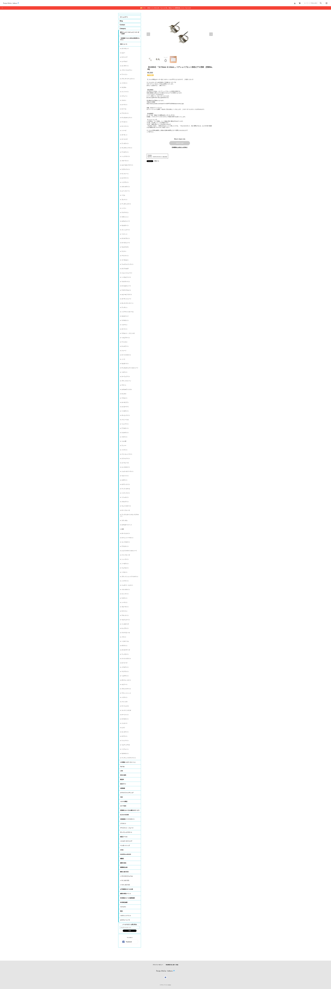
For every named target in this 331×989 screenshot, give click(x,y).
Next (211, 34)
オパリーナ (124, 663)
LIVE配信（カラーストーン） (128, 762)
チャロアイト (125, 346)
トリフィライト (125, 493)
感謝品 (122, 858)
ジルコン (123, 100)
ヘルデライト (125, 675)
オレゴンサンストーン (127, 303)
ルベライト (124, 104)
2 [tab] (158, 59)
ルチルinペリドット (126, 524)
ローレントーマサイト (127, 537)
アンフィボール (125, 488)
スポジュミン (125, 216)
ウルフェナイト (125, 619)
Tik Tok (122, 766)
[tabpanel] (180, 34)
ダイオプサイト (125, 238)
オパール (123, 109)
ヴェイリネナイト (126, 506)
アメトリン (124, 74)
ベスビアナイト (125, 337)
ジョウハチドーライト (127, 471)
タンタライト (125, 732)
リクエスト (123, 906)
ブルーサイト (125, 606)
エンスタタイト (125, 467)
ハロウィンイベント (125, 915)
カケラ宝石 (123, 806)
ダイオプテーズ (125, 650)
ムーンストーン (125, 191)
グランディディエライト (128, 78)
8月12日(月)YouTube (127, 876)
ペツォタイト (125, 497)
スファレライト (125, 458)
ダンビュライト (125, 415)
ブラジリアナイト (126, 688)
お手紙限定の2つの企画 (126, 889)
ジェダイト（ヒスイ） (127, 585)
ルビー (123, 53)
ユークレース (125, 462)
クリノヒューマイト (126, 454)
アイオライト (125, 152)
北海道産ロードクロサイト (127, 819)
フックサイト (125, 654)
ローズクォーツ (125, 242)
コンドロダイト (125, 542)
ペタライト (124, 372)
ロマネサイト (125, 719)
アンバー (123, 445)
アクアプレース (125, 632)
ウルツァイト (125, 475)
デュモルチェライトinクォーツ (129, 368)
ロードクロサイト (126, 355)
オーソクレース (125, 510)
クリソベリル (125, 419)
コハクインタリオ (126, 710)
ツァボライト (125, 411)
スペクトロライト (126, 658)
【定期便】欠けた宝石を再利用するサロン (129, 38)
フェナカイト (125, 568)
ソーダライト (125, 563)
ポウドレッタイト (126, 680)
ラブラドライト (125, 169)
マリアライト (125, 671)
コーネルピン (125, 260)
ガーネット (124, 135)
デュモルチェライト (126, 117)
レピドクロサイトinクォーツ (129, 550)
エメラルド (124, 61)
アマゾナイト (125, 113)
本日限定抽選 (123, 902)
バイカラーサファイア (126, 841)
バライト (123, 637)
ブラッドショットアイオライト (129, 576)
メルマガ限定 (123, 801)
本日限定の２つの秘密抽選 (127, 898)
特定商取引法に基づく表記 (172, 964)
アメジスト (124, 342)
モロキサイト (125, 753)
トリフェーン (125, 749)
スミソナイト (125, 593)
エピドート (124, 684)
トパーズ (123, 130)
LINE (121, 771)
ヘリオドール (125, 641)
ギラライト (124, 645)
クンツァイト (125, 91)
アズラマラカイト (126, 290)
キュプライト (125, 628)
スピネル (123, 87)
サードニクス (125, 706)
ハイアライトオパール (127, 311)
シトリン (123, 208)
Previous (148, 34)
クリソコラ (124, 701)
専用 (121, 911)
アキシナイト (125, 615)
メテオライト (125, 667)
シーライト (124, 602)
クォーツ (123, 350)
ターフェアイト (125, 376)
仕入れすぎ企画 (124, 814)
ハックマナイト (125, 156)
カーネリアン (125, 402)
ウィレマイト (125, 740)
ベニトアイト (125, 424)
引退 (121, 797)
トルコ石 (123, 441)
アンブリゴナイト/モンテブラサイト (129, 515)
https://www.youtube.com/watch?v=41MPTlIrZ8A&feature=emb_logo (165, 103)
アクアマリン (125, 212)
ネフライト (124, 736)
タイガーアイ (125, 406)
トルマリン (124, 324)
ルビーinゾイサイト (126, 294)
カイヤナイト (125, 178)
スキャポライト (125, 186)
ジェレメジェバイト (126, 273)
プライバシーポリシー (158, 964)
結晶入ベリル (123, 836)
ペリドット (124, 234)
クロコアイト (125, 501)
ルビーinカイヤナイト (127, 165)
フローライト (125, 160)
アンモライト (125, 143)
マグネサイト (125, 320)
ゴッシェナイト (125, 229)
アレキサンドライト (126, 147)
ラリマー (123, 251)
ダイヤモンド (125, 48)
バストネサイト (125, 589)
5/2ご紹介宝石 (125, 880)
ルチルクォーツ (125, 221)
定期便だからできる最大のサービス (129, 810)
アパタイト (124, 122)
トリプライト (125, 182)
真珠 (122, 529)
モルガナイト (125, 225)
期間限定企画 (123, 867)
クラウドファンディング (126, 792)
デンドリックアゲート (126, 832)
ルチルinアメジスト (126, 389)
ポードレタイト (125, 533)
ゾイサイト (124, 83)
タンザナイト (125, 65)
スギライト (124, 480)
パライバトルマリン (126, 70)
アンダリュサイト (126, 204)
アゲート (123, 385)
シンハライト (125, 559)
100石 (121, 850)
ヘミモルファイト (126, 277)
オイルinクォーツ (126, 286)
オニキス (123, 393)
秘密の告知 (123, 863)
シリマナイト (125, 581)
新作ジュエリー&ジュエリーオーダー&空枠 (129, 33)
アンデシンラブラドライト (128, 757)
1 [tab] (150, 59)
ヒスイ (123, 727)
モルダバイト (125, 363)
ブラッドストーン (126, 380)
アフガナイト (125, 428)
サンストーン (125, 173)
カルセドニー (125, 316)
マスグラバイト (125, 281)
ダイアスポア (125, 268)
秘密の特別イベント (125, 893)
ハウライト (124, 697)
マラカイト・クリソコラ (128, 333)
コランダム (124, 520)
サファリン (124, 611)
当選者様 (122, 788)
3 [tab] (165, 59)
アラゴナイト (125, 546)
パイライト (124, 450)
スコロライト (125, 432)
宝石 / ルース (123, 44)
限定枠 (122, 779)
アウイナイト (125, 255)
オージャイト (125, 714)
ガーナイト (124, 329)
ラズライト (124, 598)
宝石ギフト (123, 784)
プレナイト (124, 199)
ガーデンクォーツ (126, 298)
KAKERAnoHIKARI (125, 854)
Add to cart (179, 143)
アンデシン (124, 307)
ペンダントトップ (125, 845)
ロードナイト (125, 126)
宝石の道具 (123, 775)
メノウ (123, 359)
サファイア (124, 57)
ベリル (123, 195)
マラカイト (124, 398)
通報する (156, 161)
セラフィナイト (125, 484)
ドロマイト (124, 437)
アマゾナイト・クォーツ (126, 828)
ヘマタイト (124, 572)
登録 (129, 930)
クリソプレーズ (125, 555)
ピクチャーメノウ (125, 920)
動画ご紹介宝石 (124, 871)
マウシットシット (126, 693)
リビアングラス (125, 745)
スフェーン (124, 96)
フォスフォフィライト (127, 264)
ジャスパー (124, 723)
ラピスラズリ (125, 247)
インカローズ (125, 624)
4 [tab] (173, 59)
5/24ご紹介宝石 (125, 884)
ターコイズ (124, 139)
